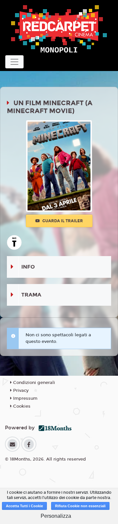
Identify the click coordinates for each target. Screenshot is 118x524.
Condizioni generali (33, 382)
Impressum (24, 398)
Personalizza (56, 516)
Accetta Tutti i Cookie (24, 506)
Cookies (21, 406)
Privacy (20, 390)
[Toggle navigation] (14, 61)
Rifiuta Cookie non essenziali (80, 506)
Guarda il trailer (62, 221)
